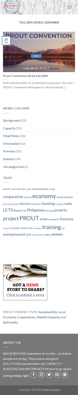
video (47, 234)
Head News (11, 136)
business (42, 189)
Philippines (36, 210)
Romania (66, 219)
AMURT (7, 189)
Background (11, 120)
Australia (16, 189)
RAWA (44, 219)
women (57, 234)
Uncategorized (13, 167)
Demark (28, 197)
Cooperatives (26, 317)
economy (44, 195)
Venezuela (37, 234)
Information (11, 143)
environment (65, 197)
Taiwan (38, 228)
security (7, 228)
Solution (8, 159)
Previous (9, 151)
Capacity (9, 128)
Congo (52, 189)
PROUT (29, 217)
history (25, 204)
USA (28, 234)
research (53, 219)
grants (16, 204)
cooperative (13, 197)
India (68, 204)
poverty (60, 210)
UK (63, 228)
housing (48, 203)
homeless (36, 204)
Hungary (59, 204)
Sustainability (47, 312)
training (51, 227)
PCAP (23, 210)
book (34, 189)
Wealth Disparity (48, 317)
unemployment (14, 234)
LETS (8, 209)
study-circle (19, 228)
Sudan (30, 228)
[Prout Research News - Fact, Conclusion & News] (22, 7)
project (11, 218)
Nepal (17, 210)
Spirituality (10, 322)
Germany (7, 204)
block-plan (26, 189)
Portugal (49, 210)
